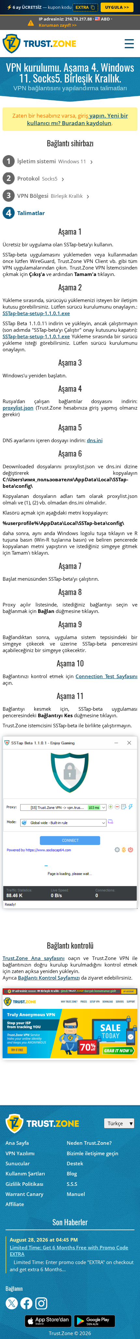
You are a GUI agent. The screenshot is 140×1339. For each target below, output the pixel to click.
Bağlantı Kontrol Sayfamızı (49, 977)
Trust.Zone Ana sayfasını (34, 958)
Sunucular (18, 1163)
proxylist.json (18, 407)
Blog (72, 1173)
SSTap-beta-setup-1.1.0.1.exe (36, 313)
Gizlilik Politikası (24, 1184)
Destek (75, 1163)
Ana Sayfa (17, 1143)
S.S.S (72, 1184)
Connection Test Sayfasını (106, 676)
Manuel (76, 1194)
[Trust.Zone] (40, 43)
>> (58, 25)
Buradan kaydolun (86, 123)
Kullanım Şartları (25, 1173)
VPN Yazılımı (20, 1153)
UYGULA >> (117, 7)
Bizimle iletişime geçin (93, 1153)
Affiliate (15, 1204)
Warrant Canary (24, 1194)
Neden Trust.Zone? (89, 1143)
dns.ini (95, 440)
